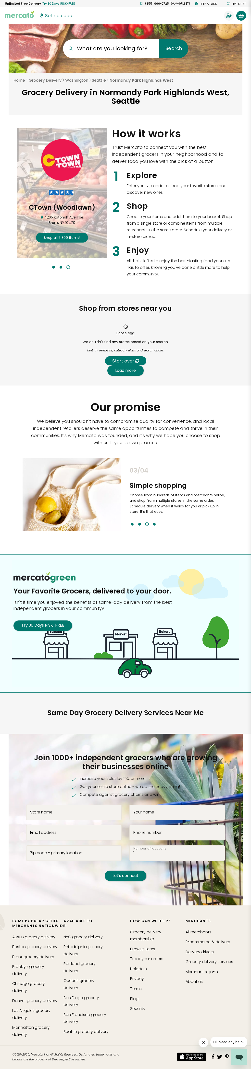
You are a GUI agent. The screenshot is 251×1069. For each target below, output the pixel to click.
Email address (43, 832)
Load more (125, 370)
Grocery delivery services (209, 962)
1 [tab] (53, 267)
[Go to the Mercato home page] (19, 14)
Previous (126, 496)
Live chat (239, 4)
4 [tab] (154, 524)
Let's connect (125, 875)
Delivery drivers (200, 952)
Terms (136, 989)
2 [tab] (61, 267)
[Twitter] (219, 1056)
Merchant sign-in (202, 972)
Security (137, 1008)
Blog (134, 999)
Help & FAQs (208, 4)
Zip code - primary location (56, 853)
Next (232, 496)
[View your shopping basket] (241, 16)
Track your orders (146, 959)
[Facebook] (213, 1056)
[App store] (191, 1057)
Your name (143, 812)
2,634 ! (62, 237)
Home (19, 80)
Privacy (137, 978)
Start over (123, 361)
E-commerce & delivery (208, 942)
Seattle (99, 80)
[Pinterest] (227, 1056)
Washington (76, 80)
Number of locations (149, 848)
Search (173, 48)
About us (194, 981)
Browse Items (142, 949)
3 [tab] (68, 267)
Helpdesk (138, 969)
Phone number (147, 832)
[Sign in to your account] (229, 16)
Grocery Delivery (45, 80)
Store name (41, 812)
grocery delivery (33, 937)
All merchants (198, 932)
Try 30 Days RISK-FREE (42, 625)
